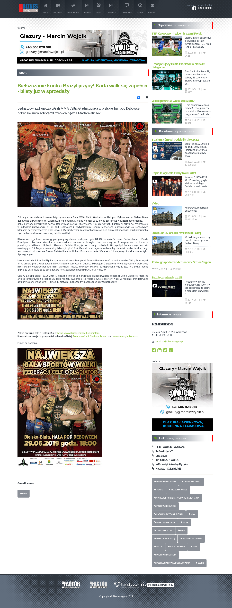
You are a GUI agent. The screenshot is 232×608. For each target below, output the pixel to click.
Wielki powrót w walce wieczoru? (173, 100)
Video (98, 13)
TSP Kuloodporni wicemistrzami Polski (177, 33)
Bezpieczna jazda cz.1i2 (167, 277)
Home (45, 13)
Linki (162, 438)
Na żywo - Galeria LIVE (167, 468)
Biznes (87, 13)
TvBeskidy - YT (163, 451)
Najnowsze (165, 25)
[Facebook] (154, 351)
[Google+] (171, 351)
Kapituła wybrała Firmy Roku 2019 (174, 173)
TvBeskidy (111, 13)
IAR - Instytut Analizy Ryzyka (171, 464)
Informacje (164, 314)
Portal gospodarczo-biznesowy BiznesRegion (181, 262)
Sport (140, 13)
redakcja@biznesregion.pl (169, 341)
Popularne (166, 131)
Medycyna (127, 13)
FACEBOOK (204, 8)
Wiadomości (73, 13)
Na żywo (57, 13)
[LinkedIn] (159, 351)
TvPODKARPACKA (166, 460)
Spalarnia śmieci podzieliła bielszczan (176, 139)
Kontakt (152, 13)
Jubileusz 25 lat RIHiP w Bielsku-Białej (176, 233)
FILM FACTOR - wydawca (169, 447)
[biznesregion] (82, 164)
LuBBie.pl (160, 455)
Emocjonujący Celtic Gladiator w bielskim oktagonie (178, 65)
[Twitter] (165, 351)
